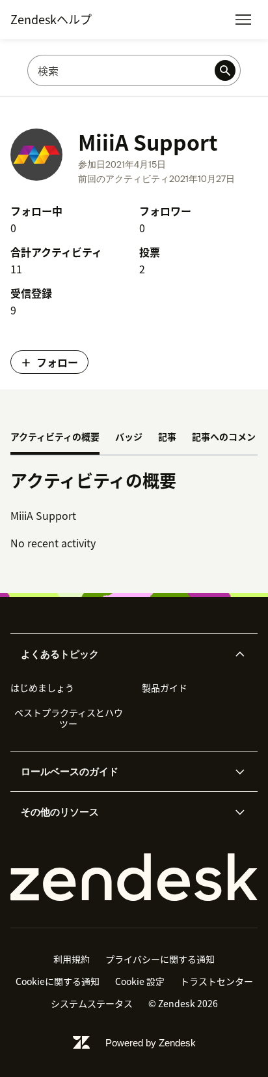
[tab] (55, 438)
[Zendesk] (134, 877)
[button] (123, 654)
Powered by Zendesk (150, 1043)
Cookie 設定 (140, 981)
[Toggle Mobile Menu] (243, 19)
